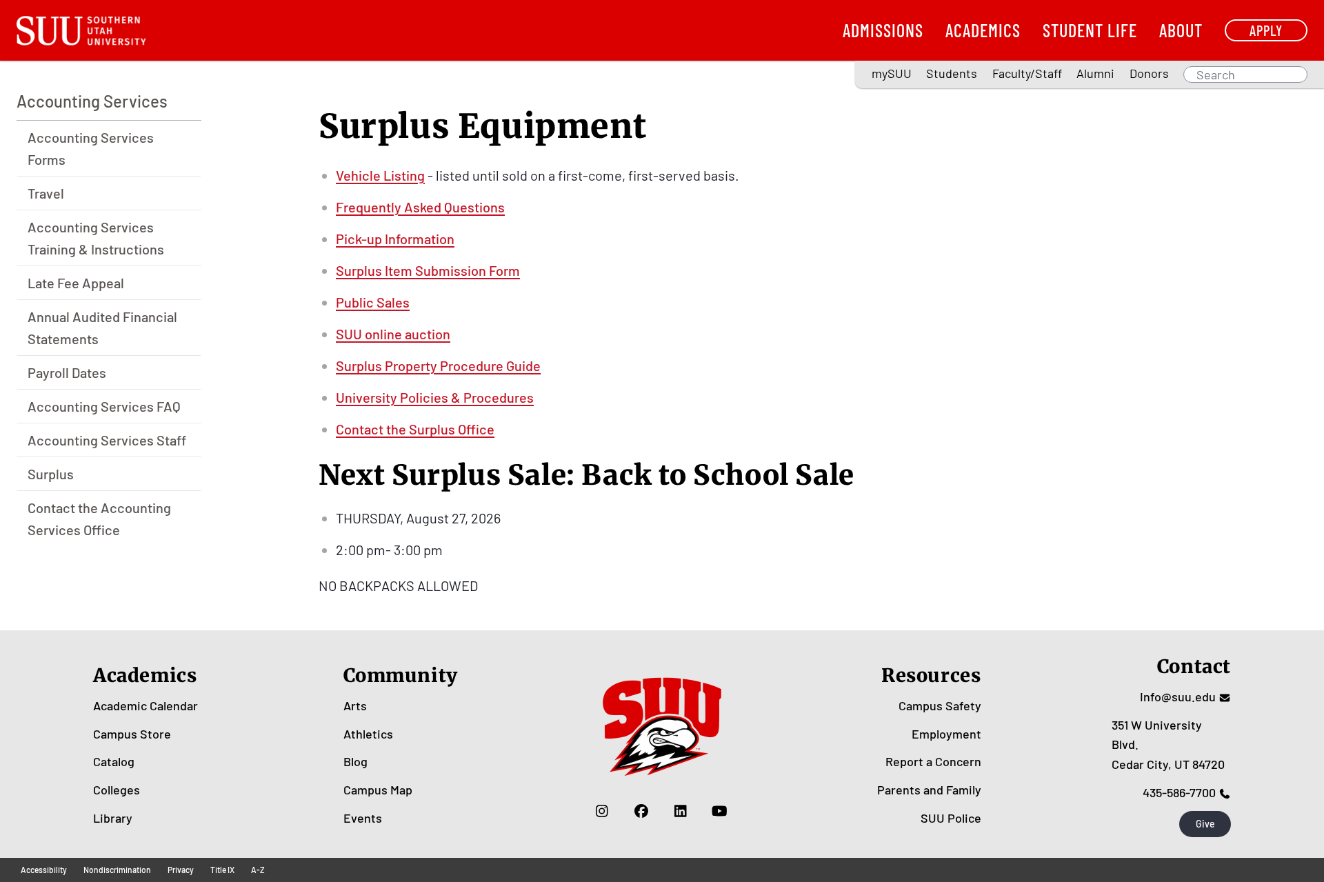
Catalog (113, 761)
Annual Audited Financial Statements (102, 327)
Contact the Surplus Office (415, 429)
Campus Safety (940, 705)
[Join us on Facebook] (641, 811)
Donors (1149, 73)
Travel (46, 193)
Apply (1266, 30)
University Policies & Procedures (435, 397)
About (1181, 30)
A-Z (258, 869)
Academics (983, 30)
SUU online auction (393, 333)
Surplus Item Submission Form (428, 270)
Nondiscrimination (117, 869)
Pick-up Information (395, 238)
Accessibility (44, 869)
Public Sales (373, 302)
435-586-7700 (1179, 792)
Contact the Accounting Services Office (99, 518)
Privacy (181, 869)
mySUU (892, 73)
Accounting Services (92, 101)
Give (1205, 824)
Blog (355, 761)
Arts (355, 705)
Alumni (1095, 73)
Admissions (883, 30)
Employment (946, 733)
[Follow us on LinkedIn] (680, 811)
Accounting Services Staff (107, 440)
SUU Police (951, 817)
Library (112, 817)
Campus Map (377, 789)
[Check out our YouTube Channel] (719, 811)
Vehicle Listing (380, 175)
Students (951, 73)
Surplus (51, 473)
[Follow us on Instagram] (601, 811)
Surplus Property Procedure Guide (438, 365)
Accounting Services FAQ (104, 406)
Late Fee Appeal (76, 282)
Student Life (1090, 30)
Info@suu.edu (1178, 696)
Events (362, 817)
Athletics (368, 733)
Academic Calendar (145, 705)
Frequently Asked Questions (420, 207)
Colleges (116, 789)
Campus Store (132, 733)
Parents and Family (929, 789)
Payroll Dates (67, 372)
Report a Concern (933, 761)
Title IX (222, 869)
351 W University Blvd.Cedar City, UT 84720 (1168, 744)
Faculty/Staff (1027, 73)
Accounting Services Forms (91, 148)
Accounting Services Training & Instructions (96, 238)
